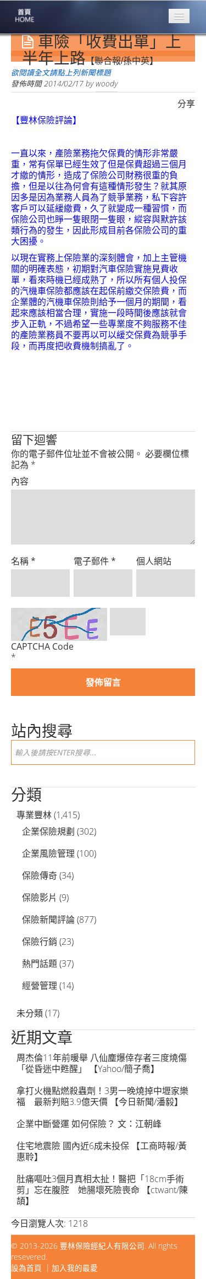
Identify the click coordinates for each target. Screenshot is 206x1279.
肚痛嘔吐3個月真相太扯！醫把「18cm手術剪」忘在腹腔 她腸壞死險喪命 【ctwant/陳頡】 (102, 1190)
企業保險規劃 (48, 831)
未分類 (29, 1013)
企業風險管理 (48, 853)
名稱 (23, 561)
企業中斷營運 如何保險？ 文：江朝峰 (89, 1124)
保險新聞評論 (48, 919)
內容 (20, 481)
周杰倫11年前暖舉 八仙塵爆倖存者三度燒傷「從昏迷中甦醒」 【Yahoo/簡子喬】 (101, 1063)
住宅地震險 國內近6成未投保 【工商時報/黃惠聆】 (101, 1151)
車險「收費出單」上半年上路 (101, 50)
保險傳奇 (39, 875)
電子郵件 (95, 561)
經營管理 (39, 985)
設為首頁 (26, 1267)
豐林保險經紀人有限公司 (102, 1245)
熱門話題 (39, 963)
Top (180, 1252)
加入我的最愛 (75, 1267)
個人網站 (153, 561)
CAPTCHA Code (42, 646)
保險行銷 (39, 941)
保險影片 (39, 897)
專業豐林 (34, 815)
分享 (186, 103)
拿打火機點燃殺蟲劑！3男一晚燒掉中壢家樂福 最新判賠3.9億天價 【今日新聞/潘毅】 (102, 1096)
